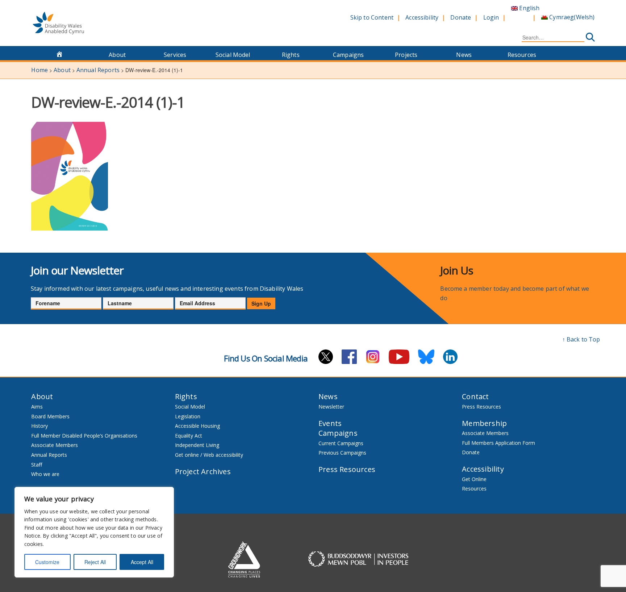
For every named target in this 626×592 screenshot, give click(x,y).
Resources (522, 55)
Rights (291, 55)
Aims (37, 406)
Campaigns (348, 55)
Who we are (45, 474)
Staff (36, 464)
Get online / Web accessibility (209, 454)
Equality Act (188, 435)
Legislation (187, 416)
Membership (484, 423)
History (39, 425)
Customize (47, 562)
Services (175, 55)
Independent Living (197, 445)
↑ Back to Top (581, 339)
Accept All (142, 562)
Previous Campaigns (342, 452)
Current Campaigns (340, 443)
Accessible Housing (197, 425)
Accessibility (421, 17)
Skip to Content (371, 17)
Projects (406, 55)
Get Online (474, 479)
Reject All (95, 562)
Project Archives (203, 471)
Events (330, 423)
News (464, 55)
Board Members (50, 416)
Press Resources (346, 469)
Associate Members (54, 445)
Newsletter (331, 406)
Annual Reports (49, 454)
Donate (460, 17)
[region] (94, 532)
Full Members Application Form (498, 442)
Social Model (233, 55)
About (117, 55)
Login (491, 17)
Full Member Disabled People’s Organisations (85, 435)
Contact (475, 396)
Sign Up (261, 303)
